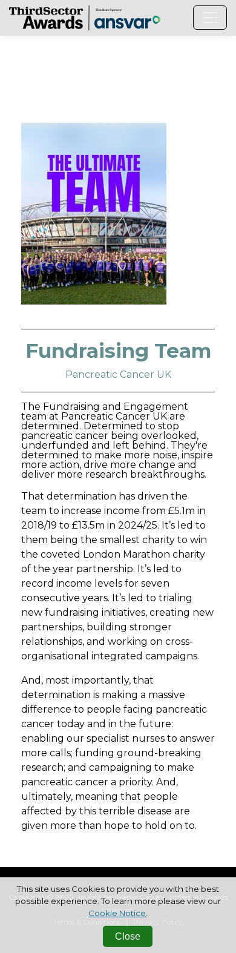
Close (127, 936)
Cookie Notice (117, 913)
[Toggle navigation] (210, 17)
